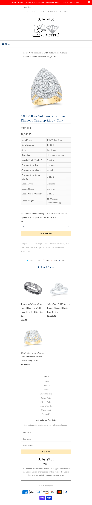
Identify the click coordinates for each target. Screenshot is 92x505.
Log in (41, 12)
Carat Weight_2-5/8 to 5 (41, 244)
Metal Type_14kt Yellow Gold (44, 248)
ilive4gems (49, 486)
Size (22, 221)
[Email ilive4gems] (52, 19)
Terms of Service (46, 406)
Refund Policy (46, 398)
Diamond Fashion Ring (57, 244)
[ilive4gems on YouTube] (43, 19)
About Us (46, 386)
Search (46, 382)
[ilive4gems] (46, 31)
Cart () (53, 12)
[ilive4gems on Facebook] (39, 19)
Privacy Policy (46, 402)
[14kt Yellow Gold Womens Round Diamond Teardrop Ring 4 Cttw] (46, 86)
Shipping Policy (46, 394)
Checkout (64, 12)
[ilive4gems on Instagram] (48, 19)
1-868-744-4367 (30, 12)
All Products (36, 53)
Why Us (46, 390)
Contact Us (46, 414)
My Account (46, 410)
